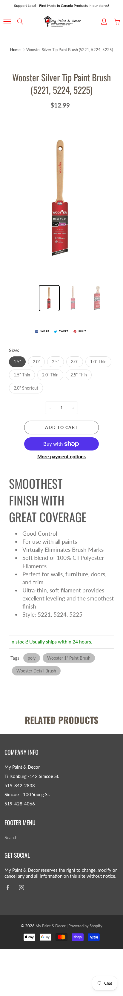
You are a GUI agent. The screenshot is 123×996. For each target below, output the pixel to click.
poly (32, 658)
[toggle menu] (7, 21)
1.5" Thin (22, 374)
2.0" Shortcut (26, 387)
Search (10, 837)
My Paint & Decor (51, 925)
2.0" (36, 361)
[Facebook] (7, 887)
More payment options (61, 456)
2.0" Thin (50, 374)
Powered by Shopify (85, 925)
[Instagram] (21, 887)
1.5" (17, 361)
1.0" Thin (98, 361)
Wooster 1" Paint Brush (68, 658)
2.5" (55, 361)
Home (15, 49)
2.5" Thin (78, 374)
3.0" (74, 361)
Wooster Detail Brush (36, 670)
